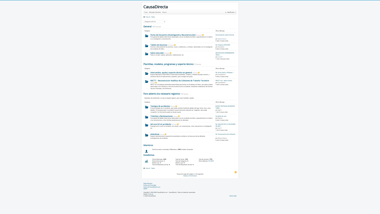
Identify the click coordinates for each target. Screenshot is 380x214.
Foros (146, 12)
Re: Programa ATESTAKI (223, 45)
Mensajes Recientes (155, 12)
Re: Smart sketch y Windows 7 (224, 72)
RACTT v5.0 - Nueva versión (224, 80)
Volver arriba (233, 196)
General (147, 26)
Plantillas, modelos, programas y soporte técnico (168, 64)
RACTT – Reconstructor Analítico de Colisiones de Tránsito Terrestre (179, 80)
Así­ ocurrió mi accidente (160, 124)
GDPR (145, 189)
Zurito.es (150, 194)
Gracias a (186, 176)
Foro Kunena (193, 176)
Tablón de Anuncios (158, 45)
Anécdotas (154, 134)
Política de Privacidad (149, 185)
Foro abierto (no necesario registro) (161, 93)
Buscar (164, 12)
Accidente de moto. (221, 116)
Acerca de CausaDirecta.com (151, 187)
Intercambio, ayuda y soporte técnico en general (171, 72)
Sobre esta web (157, 53)
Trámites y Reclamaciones (161, 116)
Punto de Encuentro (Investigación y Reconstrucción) (172, 35)
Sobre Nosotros (147, 183)
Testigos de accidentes (160, 106)
